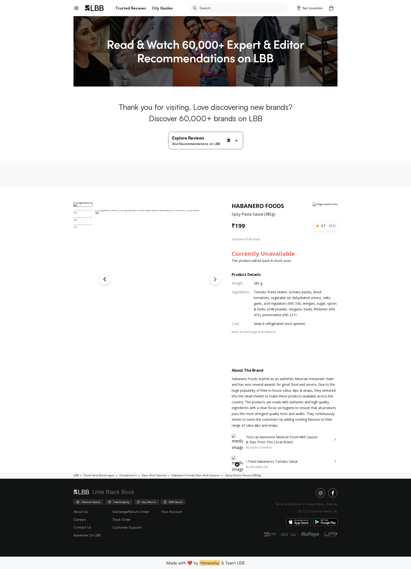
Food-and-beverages (99, 475)
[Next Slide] (215, 279)
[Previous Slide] (104, 279)
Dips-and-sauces (154, 475)
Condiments (128, 475)
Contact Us (82, 527)
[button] (309, 8)
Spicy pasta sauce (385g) (243, 475)
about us (80, 512)
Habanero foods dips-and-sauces (195, 475)
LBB (76, 475)
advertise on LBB (87, 535)
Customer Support (127, 527)
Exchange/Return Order (131, 512)
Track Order (122, 519)
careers (79, 519)
